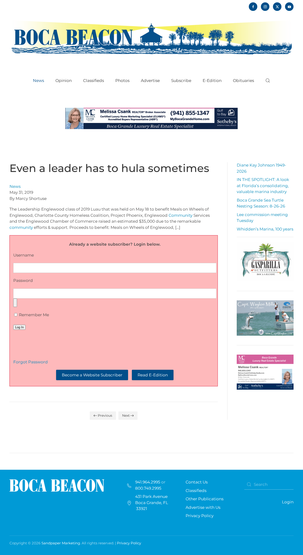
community (21, 227)
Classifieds (93, 80)
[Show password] (15, 302)
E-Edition (212, 80)
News (15, 186)
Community (180, 215)
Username (23, 255)
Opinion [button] (63, 80)
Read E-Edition (153, 375)
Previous (105, 415)
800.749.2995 (148, 488)
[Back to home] (151, 37)
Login (288, 502)
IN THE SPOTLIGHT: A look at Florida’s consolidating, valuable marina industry (263, 185)
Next (126, 415)
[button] (267, 80)
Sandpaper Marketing (60, 543)
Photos (122, 80)
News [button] (38, 80)
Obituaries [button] (243, 80)
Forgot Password (30, 362)
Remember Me (33, 314)
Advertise (150, 80)
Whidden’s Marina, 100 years (265, 229)
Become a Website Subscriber (92, 375)
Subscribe (181, 80)
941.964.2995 (147, 482)
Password (23, 280)
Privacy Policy (200, 515)
